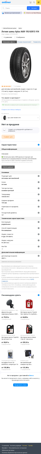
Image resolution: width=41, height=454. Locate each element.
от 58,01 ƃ (5, 342)
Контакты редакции (15, 445)
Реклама (24, 445)
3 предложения (24, 319)
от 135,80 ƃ (6, 367)
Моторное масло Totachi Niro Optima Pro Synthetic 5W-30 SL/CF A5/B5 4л (28, 313)
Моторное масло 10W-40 (27, 335)
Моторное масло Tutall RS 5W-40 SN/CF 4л (10, 338)
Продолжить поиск (20, 385)
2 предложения (6, 344)
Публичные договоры (8, 450)
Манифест (5, 448)
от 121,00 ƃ (24, 367)
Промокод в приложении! (12, 13)
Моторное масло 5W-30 (27, 310)
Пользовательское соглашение (18, 448)
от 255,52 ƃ (24, 342)
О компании (5, 445)
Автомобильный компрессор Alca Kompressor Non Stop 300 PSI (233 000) (28, 363)
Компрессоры (24, 360)
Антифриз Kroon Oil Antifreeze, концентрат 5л (10, 363)
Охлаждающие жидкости (9, 360)
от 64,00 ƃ (24, 317)
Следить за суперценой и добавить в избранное (20, 130)
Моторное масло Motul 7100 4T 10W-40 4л (28, 338)
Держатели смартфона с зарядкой (10, 310)
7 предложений (24, 344)
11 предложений (25, 369)
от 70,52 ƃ (5, 317)
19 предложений (6, 319)
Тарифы (30, 445)
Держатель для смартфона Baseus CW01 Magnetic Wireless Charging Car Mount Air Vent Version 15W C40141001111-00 (10, 313)
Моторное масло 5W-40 (8, 335)
